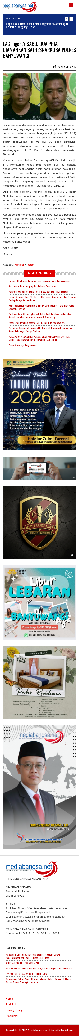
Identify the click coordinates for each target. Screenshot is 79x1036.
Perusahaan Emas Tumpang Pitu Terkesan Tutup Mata (32, 286)
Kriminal (19, 264)
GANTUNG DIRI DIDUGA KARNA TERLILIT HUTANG (26, 973)
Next (71, 19)
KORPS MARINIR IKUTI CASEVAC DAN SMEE (23, 963)
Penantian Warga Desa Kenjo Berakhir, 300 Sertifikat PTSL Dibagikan (38, 291)
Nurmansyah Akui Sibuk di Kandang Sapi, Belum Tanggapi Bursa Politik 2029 (39, 968)
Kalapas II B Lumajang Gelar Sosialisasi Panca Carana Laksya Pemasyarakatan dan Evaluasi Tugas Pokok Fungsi (33, 956)
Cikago (69, 1030)
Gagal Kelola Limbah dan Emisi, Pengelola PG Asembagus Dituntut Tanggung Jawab (37, 25)
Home (9, 998)
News (30, 264)
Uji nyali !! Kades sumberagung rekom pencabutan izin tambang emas (39, 281)
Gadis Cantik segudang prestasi (22, 345)
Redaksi (11, 1004)
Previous (66, 19)
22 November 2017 (66, 66)
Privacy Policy (14, 1010)
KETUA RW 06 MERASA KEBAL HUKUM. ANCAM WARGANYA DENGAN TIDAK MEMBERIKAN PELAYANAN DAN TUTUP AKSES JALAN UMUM (39, 338)
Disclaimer (12, 1015)
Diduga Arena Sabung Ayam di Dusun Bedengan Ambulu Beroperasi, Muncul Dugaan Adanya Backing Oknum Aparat (39, 981)
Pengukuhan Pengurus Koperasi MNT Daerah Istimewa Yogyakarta (37, 322)
